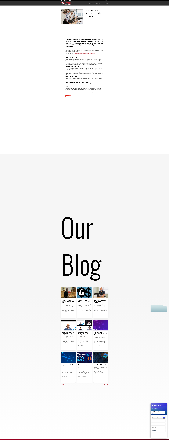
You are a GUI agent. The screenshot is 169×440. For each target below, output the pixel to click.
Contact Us (106, 3)
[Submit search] (164, 418)
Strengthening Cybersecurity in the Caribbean (100, 365)
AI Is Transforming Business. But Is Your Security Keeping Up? (84, 366)
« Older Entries (63, 384)
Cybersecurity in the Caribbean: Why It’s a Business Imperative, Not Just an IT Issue (68, 366)
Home (89, 3)
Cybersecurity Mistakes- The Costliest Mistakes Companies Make (84, 301)
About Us (92, 3)
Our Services (98, 3)
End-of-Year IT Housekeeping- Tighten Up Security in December (100, 301)
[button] (159, 420)
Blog (102, 3)
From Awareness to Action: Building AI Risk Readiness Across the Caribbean (83, 333)
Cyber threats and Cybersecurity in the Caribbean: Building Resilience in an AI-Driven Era (100, 334)
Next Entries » (106, 384)
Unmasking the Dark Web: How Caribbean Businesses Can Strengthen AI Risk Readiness (68, 333)
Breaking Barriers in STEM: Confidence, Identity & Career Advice (68, 301)
